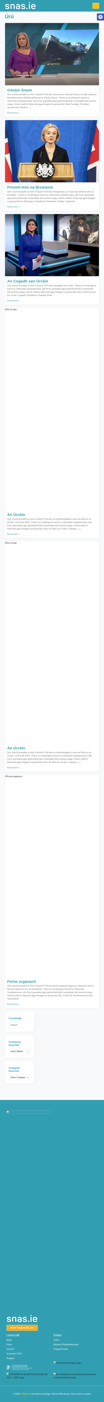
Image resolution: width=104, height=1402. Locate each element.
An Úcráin (16, 515)
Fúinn (9, 1344)
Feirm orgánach (21, 981)
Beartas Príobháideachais (66, 1344)
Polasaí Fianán (61, 1349)
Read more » (13, 113)
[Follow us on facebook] (46, 1104)
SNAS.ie (26, 1394)
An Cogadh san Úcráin (27, 281)
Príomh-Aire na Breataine (30, 187)
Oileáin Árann (19, 90)
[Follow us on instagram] (52, 1104)
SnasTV (10, 1349)
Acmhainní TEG (14, 1354)
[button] (100, 16)
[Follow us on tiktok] (57, 1104)
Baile (9, 1340)
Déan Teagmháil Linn (22, 1328)
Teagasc (10, 1358)
